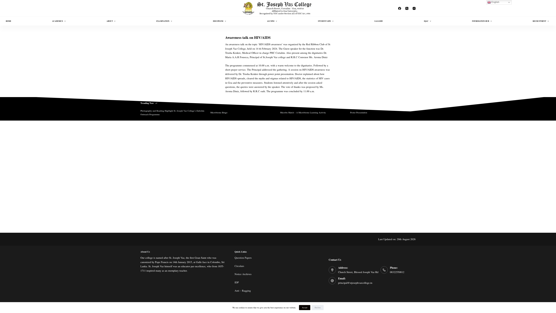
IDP (237, 282)
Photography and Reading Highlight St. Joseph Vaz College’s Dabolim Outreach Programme (172, 112)
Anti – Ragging (243, 290)
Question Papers (243, 257)
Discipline (218, 21)
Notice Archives (243, 274)
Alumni (270, 21)
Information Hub (480, 21)
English (495, 2)
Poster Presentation (358, 112)
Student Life (324, 21)
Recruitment (539, 21)
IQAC (426, 21)
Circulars (239, 266)
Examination (162, 21)
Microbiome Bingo (218, 112)
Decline (318, 307)
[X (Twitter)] (406, 8)
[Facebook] (399, 8)
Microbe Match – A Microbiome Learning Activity (303, 112)
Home (8, 21)
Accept (304, 307)
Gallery (378, 21)
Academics (57, 21)
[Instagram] (414, 8)
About (110, 21)
